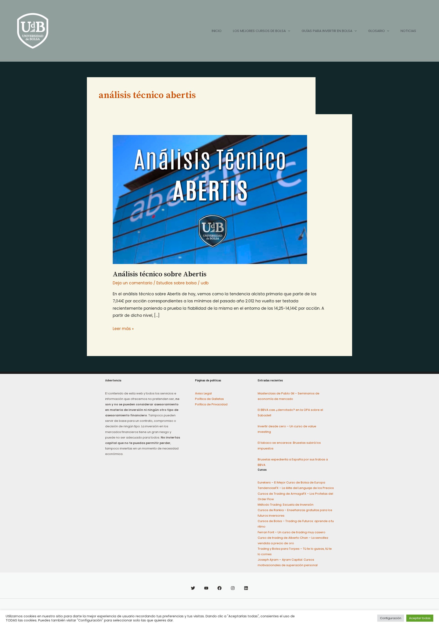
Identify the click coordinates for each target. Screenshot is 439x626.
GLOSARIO (376, 30)
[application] (288, 30)
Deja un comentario (132, 283)
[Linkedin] (246, 588)
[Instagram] (233, 588)
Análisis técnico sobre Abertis (159, 274)
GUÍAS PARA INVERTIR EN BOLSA (327, 30)
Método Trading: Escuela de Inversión (285, 504)
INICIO (217, 30)
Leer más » (123, 328)
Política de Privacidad (211, 404)
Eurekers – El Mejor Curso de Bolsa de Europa (291, 482)
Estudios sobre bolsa (176, 283)
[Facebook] (219, 588)
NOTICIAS (408, 30)
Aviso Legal (203, 393)
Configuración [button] (390, 618)
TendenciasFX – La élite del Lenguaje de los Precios (296, 488)
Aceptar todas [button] (420, 618)
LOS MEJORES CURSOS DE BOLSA (259, 30)
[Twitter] (193, 588)
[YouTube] (206, 588)
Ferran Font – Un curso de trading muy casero (291, 532)
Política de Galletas (209, 399)
